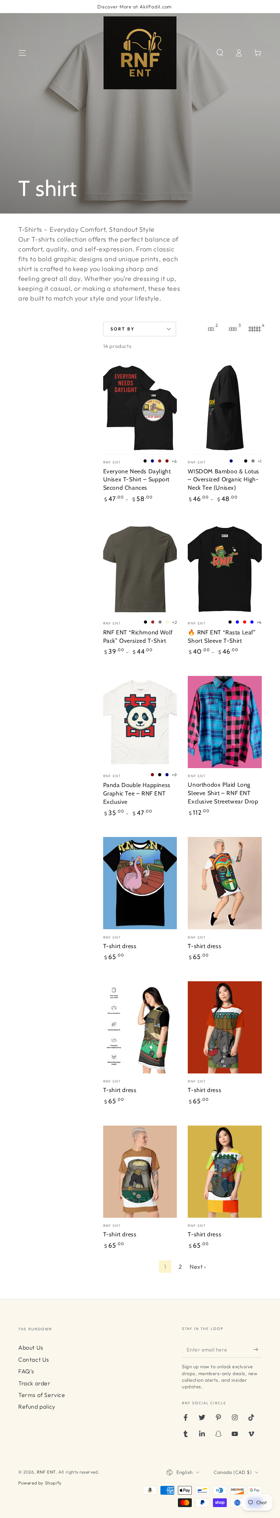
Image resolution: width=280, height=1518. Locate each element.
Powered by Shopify (40, 1483)
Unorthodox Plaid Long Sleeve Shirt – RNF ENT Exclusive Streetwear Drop (223, 793)
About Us (30, 1347)
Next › (198, 1266)
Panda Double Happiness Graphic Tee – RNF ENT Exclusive (137, 793)
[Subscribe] (257, 1349)
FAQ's (26, 1371)
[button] (219, 53)
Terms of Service (41, 1394)
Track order (34, 1383)
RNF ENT (46, 1472)
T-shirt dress (120, 946)
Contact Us (33, 1359)
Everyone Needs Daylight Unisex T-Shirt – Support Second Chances (137, 480)
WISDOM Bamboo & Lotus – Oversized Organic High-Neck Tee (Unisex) (223, 480)
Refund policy (36, 1406)
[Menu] (22, 53)
